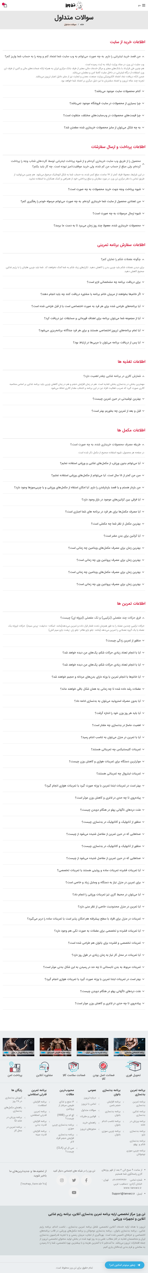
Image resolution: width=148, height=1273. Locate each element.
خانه (82, 24)
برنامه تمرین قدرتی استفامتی (39, 1113)
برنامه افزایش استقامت (40, 1103)
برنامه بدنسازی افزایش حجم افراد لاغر (65, 1138)
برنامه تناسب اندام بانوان (111, 1123)
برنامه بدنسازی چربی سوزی (63, 1126)
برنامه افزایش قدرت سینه (40, 1133)
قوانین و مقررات (88, 1116)
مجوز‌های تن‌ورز (88, 1129)
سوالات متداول (88, 1110)
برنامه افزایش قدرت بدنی (40, 1123)
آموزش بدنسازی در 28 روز (13, 1099)
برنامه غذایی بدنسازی (139, 1113)
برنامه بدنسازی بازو (137, 1133)
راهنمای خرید (89, 1123)
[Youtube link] (74, 1192)
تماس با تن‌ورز (88, 1104)
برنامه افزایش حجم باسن (114, 1103)
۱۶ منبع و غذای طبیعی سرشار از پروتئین (66, 1105)
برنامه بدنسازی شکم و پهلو (137, 1142)
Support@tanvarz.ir (123, 1194)
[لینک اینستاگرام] (61, 1180)
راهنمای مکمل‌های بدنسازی (13, 1109)
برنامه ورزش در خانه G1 (14, 1119)
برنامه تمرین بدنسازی (139, 1103)
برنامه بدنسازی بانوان (113, 1113)
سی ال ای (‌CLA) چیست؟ (65, 1149)
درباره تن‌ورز (90, 1098)
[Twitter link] (74, 1180)
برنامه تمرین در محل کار (14, 1129)
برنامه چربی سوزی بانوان (111, 1133)
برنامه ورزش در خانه (137, 1123)
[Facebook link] (86, 1180)
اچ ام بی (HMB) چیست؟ (65, 1117)
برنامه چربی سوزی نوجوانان (136, 1152)
